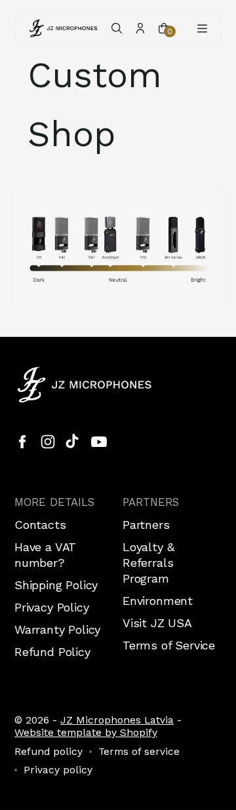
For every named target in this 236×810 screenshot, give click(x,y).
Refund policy (48, 752)
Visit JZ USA (157, 623)
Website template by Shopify (85, 732)
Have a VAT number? (45, 554)
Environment (158, 601)
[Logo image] (63, 28)
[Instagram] (48, 442)
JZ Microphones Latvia (117, 720)
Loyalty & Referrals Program (148, 562)
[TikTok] (73, 442)
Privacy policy (58, 770)
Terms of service (139, 752)
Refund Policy (52, 652)
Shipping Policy (56, 585)
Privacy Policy (51, 607)
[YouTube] (99, 442)
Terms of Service (169, 645)
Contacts (40, 524)
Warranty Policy (57, 629)
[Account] (140, 28)
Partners (146, 524)
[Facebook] (22, 442)
